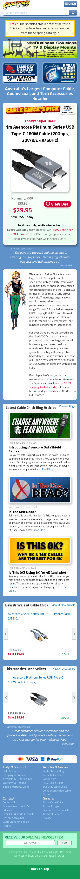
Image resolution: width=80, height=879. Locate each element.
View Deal (60, 204)
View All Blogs (67, 406)
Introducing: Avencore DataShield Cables (35, 449)
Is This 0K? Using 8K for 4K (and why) (37, 572)
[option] (39, 633)
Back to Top (40, 868)
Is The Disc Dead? (22, 511)
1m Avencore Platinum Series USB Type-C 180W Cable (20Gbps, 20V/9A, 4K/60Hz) (40, 133)
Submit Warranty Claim (16, 787)
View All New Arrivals (63, 605)
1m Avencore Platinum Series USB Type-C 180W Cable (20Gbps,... (35, 679)
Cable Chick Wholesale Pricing (16, 824)
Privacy (47, 818)
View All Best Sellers (63, 669)
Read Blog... (48, 469)
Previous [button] (6, 634)
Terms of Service (52, 814)
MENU (72, 4)
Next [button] (74, 634)
